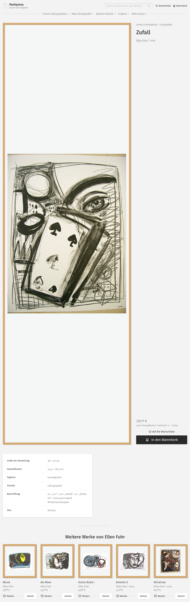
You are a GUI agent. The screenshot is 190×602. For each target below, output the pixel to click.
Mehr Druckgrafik (81, 13)
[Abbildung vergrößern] (67, 233)
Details (30, 596)
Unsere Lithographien (54, 13)
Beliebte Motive (104, 13)
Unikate (122, 13)
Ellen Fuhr (142, 40)
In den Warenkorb (164, 440)
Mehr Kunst (138, 13)
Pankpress (18, 6)
